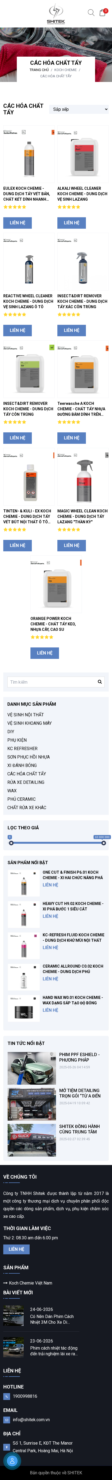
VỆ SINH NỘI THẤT (25, 714)
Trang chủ (39, 70)
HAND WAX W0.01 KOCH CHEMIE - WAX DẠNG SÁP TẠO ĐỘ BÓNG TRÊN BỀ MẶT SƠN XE (73, 1003)
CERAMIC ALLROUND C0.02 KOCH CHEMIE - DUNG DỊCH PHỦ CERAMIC (73, 971)
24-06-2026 (41, 1309)
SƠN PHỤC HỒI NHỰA (28, 757)
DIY (10, 731)
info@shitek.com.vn (31, 1419)
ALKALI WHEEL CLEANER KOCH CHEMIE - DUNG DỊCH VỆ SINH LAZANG (82, 193)
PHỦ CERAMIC (21, 799)
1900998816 (25, 1396)
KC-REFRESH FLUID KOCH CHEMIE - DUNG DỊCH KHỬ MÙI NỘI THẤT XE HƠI (73, 940)
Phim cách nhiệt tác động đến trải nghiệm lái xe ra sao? (53, 1351)
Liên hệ (17, 222)
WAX (12, 790)
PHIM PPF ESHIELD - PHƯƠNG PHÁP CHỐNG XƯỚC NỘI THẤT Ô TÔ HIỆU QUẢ (80, 1063)
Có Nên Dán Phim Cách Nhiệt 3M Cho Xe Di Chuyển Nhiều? (52, 1319)
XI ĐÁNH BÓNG (22, 765)
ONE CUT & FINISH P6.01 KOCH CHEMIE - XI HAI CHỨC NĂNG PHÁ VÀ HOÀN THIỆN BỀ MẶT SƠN (73, 877)
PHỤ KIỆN (17, 740)
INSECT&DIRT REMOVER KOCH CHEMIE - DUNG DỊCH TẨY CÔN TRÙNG (28, 409)
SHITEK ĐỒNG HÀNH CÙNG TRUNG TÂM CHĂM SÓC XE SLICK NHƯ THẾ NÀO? (80, 1134)
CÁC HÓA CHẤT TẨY (55, 76)
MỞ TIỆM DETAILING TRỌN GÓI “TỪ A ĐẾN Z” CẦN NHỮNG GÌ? (80, 1096)
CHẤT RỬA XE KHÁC (26, 807)
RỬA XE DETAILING (25, 782)
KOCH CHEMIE (65, 70)
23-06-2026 (41, 1341)
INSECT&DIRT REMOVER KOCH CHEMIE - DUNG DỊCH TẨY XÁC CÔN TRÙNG (82, 301)
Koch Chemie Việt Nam (30, 1283)
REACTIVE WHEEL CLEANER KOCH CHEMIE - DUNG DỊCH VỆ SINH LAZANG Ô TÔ (28, 301)
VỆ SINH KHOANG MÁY (29, 723)
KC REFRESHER (22, 748)
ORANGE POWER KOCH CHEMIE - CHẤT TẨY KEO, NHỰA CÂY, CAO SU (53, 624)
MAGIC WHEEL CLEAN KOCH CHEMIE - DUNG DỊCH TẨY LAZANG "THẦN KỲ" (82, 516)
